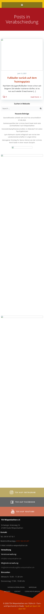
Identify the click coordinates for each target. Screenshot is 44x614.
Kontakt (17, 591)
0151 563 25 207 (22, 541)
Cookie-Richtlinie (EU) (32, 591)
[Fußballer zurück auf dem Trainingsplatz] (22, 54)
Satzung (7, 591)
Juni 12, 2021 (22, 73)
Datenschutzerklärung (16, 587)
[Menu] (22, 5)
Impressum (32, 587)
